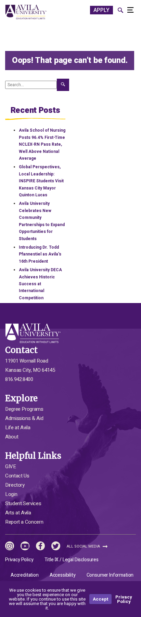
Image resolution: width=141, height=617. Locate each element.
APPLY (101, 10)
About (11, 437)
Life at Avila (17, 427)
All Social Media (84, 546)
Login (11, 494)
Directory (15, 485)
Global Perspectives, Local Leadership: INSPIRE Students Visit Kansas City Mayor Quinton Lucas (41, 181)
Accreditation (25, 575)
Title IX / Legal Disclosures (71, 559)
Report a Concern (24, 522)
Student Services (23, 503)
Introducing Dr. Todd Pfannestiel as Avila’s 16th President (40, 254)
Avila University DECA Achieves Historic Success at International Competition (40, 284)
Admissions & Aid (24, 418)
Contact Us (17, 476)
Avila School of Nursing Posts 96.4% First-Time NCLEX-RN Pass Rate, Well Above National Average (42, 144)
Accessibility (63, 575)
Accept (100, 599)
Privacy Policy (19, 559)
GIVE (10, 466)
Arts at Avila (18, 512)
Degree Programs (24, 409)
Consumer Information (110, 575)
